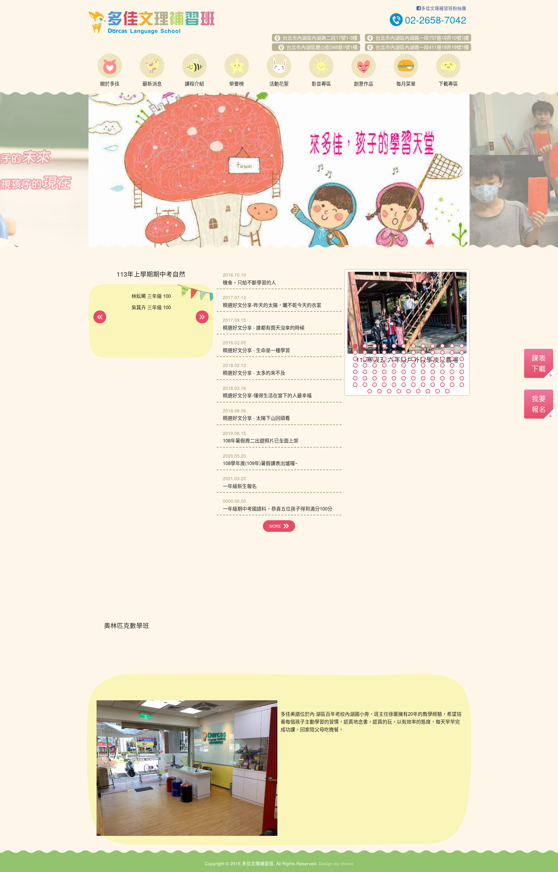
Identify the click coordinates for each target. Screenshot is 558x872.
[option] (279, 170)
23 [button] (452, 352)
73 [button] (355, 384)
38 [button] (365, 365)
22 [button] (442, 352)
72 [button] (462, 378)
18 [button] (403, 352)
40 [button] (384, 365)
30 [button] (403, 359)
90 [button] (418, 391)
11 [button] (452, 346)
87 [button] (389, 391)
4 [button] (384, 346)
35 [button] (452, 359)
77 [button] (394, 384)
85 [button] (369, 391)
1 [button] (355, 346)
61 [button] (355, 378)
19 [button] (413, 352)
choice (347, 863)
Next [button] (459, 171)
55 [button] (413, 372)
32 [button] (423, 359)
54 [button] (403, 372)
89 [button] (408, 391)
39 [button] (374, 365)
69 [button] (432, 378)
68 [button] (423, 378)
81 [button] (432, 384)
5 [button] (394, 346)
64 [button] (384, 378)
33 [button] (432, 359)
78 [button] (403, 384)
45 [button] (432, 365)
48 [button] (462, 365)
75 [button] (374, 384)
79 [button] (413, 384)
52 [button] (384, 372)
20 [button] (423, 352)
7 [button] (413, 346)
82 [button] (442, 384)
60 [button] (462, 372)
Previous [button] (98, 171)
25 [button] (355, 359)
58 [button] (442, 372)
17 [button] (394, 352)
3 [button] (374, 346)
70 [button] (442, 378)
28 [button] (384, 359)
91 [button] (428, 391)
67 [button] (413, 378)
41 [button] (394, 365)
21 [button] (432, 352)
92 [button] (437, 391)
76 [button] (384, 384)
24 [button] (462, 352)
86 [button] (379, 391)
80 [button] (423, 384)
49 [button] (355, 372)
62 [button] (365, 378)
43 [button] (413, 365)
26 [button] (365, 359)
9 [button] (432, 346)
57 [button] (432, 372)
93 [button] (447, 391)
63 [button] (374, 378)
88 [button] (399, 391)
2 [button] (365, 346)
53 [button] (394, 372)
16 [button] (384, 352)
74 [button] (365, 384)
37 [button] (355, 365)
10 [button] (442, 346)
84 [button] (462, 384)
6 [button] (403, 346)
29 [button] (394, 359)
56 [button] (423, 372)
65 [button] (394, 378)
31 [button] (413, 359)
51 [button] (374, 372)
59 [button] (452, 372)
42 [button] (403, 365)
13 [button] (355, 352)
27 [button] (374, 359)
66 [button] (403, 378)
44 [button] (423, 365)
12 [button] (462, 346)
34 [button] (442, 359)
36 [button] (462, 359)
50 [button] (365, 372)
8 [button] (423, 346)
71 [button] (452, 378)
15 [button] (374, 352)
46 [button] (442, 365)
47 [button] (452, 365)
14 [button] (365, 352)
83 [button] (452, 384)
